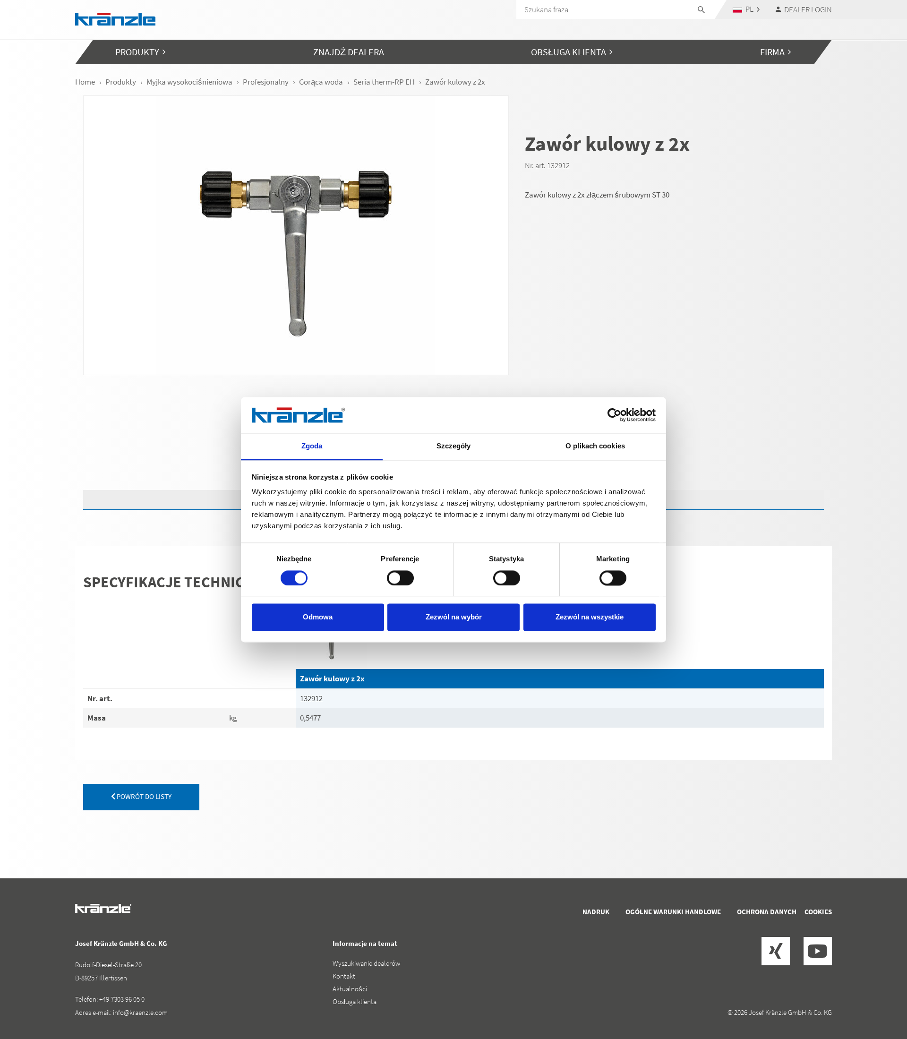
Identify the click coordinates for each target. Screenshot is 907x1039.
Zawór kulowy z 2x (332, 678)
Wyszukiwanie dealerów (366, 963)
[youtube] (818, 951)
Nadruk (595, 911)
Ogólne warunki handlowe (673, 911)
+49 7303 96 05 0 (122, 999)
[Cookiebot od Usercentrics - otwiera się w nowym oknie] (614, 415)
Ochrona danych (766, 911)
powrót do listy (143, 796)
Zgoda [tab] (312, 446)
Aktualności (350, 988)
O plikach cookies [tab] (595, 446)
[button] (746, 9)
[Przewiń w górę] (874, 991)
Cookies (818, 911)
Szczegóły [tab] (453, 446)
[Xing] (776, 951)
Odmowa (318, 617)
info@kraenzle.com (140, 1012)
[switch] (400, 577)
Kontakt (344, 975)
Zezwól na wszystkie (590, 617)
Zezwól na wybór (454, 617)
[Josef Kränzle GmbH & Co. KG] (115, 18)
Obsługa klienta (354, 1001)
